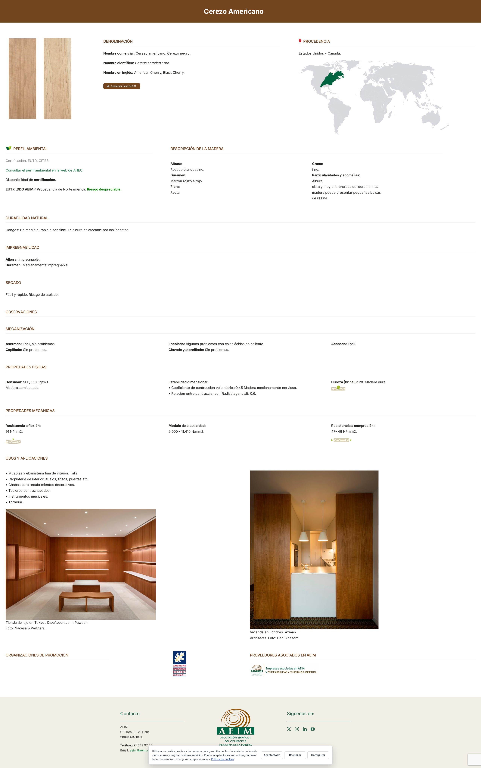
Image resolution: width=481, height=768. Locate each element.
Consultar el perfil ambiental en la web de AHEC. (44, 170)
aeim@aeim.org (141, 750)
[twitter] (289, 729)
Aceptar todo (272, 755)
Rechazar (295, 755)
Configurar (318, 755)
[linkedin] (305, 729)
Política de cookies (222, 759)
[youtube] (313, 729)
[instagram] (297, 729)
